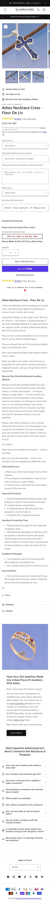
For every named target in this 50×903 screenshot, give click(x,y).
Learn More (16, 733)
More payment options (25, 275)
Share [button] (7, 595)
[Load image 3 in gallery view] (38, 77)
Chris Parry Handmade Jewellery (28, 898)
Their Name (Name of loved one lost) (17, 153)
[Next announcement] (45, 3)
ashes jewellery (17, 703)
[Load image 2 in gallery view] (25, 77)
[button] (5, 10)
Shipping (43, 127)
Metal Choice (7, 141)
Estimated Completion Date (13, 232)
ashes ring (19, 720)
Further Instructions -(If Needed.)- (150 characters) (22, 165)
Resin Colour (7, 188)
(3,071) (17, 119)
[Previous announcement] (4, 3)
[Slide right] (47, 77)
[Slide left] (2, 77)
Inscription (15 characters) (12, 200)
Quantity (5, 247)
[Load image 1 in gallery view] (12, 77)
